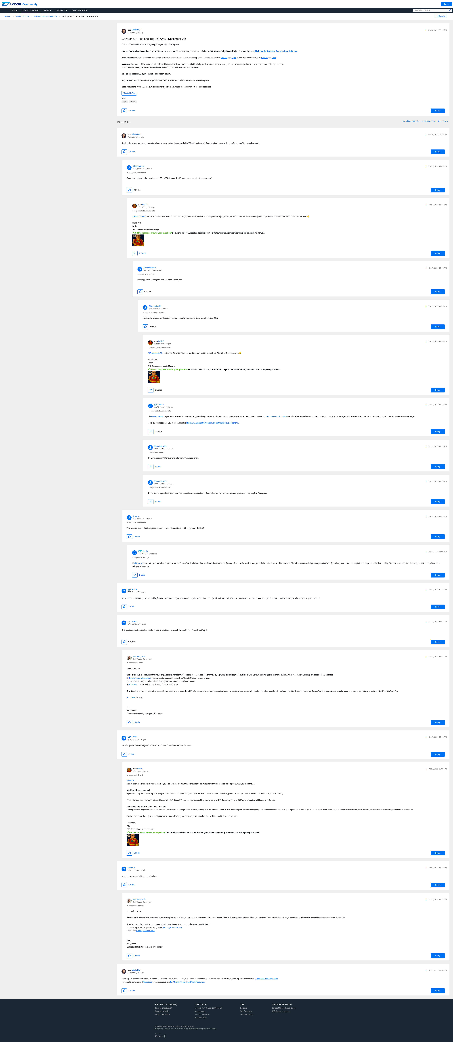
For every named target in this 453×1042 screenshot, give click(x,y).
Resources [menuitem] (60, 11)
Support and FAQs (162, 1014)
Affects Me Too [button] (129, 93)
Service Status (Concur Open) (284, 1008)
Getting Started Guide (172, 928)
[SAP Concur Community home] (11, 4)
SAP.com (243, 1008)
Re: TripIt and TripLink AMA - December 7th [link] (80, 16)
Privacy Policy (159, 1028)
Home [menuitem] (14, 11)
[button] (425, 30)
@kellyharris (260, 51)
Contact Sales (200, 1018)
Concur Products (202, 1014)
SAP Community (247, 1014)
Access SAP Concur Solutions (207, 1008)
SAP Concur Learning (280, 1011)
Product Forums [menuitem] (29, 11)
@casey (279, 51)
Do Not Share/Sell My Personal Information (188, 1028)
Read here (131, 698)
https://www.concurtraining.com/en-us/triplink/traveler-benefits (212, 423)
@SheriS (271, 51)
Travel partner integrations (140, 678)
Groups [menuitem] (46, 11)
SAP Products (246, 1011)
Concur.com (200, 1011)
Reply (437, 111)
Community (30, 4)
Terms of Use (169, 1028)
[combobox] (432, 10)
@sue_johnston (290, 51)
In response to (136, 173)
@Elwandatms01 (139, 216)
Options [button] (441, 16)
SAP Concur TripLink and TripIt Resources (187, 982)
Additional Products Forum (45, 16)
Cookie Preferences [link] (209, 1028)
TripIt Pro (132, 685)
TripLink (224, 58)
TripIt (234, 58)
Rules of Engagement (163, 1008)
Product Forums (22, 16)
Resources (147, 982)
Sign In (446, 4)
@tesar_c (138, 563)
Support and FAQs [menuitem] (79, 11)
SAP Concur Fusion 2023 (276, 416)
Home (7, 16)
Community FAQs (162, 1011)
